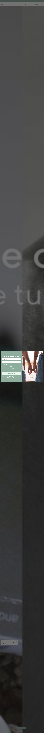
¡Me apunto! (11, 373)
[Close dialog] (42, 352)
